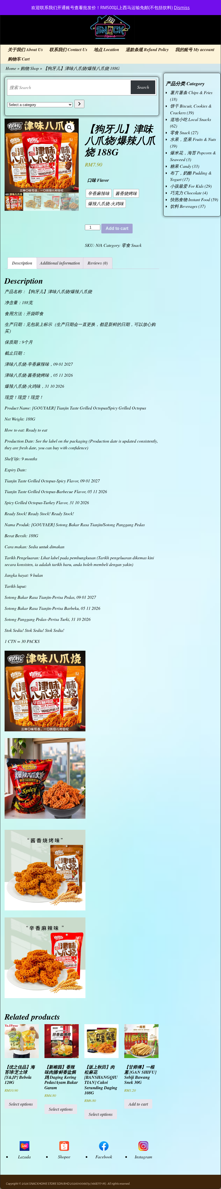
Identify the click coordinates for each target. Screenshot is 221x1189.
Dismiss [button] (182, 7)
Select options (21, 1104)
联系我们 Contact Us (68, 49)
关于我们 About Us (25, 49)
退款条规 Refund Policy (147, 49)
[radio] (98, 193)
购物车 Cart (19, 59)
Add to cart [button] (138, 1104)
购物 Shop (29, 68)
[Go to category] (79, 104)
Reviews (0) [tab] (98, 263)
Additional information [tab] (60, 263)
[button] (69, 128)
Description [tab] (22, 263)
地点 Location (106, 49)
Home (11, 68)
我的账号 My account (194, 49)
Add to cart (117, 228)
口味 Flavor (98, 180)
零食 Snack (131, 245)
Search (143, 87)
